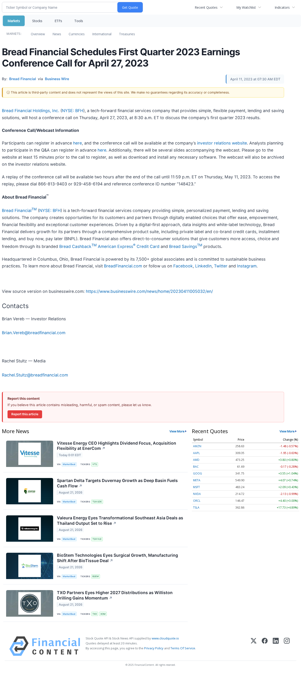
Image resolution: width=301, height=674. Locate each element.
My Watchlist (246, 7)
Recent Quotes (206, 7)
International (101, 34)
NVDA (197, 494)
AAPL (196, 453)
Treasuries (127, 34)
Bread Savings (185, 246)
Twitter (220, 265)
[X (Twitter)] (253, 646)
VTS (94, 464)
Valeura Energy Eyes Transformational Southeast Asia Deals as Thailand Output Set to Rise (120, 520)
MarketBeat (69, 464)
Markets (14, 21)
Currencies (77, 34)
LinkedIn (203, 265)
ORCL (196, 501)
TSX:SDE (97, 501)
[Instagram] (287, 646)
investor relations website (222, 143)
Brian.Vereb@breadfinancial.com (33, 332)
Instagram (247, 265)
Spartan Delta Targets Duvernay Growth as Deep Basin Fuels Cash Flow (117, 483)
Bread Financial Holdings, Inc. (30, 110)
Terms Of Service (182, 648)
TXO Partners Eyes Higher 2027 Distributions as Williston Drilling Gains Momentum (115, 595)
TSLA (196, 507)
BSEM (95, 576)
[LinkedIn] (276, 646)
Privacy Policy (153, 648)
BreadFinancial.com (123, 265)
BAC (196, 467)
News (56, 34)
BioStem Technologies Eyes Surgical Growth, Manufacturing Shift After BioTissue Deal (117, 558)
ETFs (58, 21)
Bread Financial (19, 210)
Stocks (37, 21)
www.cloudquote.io (165, 638)
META (196, 480)
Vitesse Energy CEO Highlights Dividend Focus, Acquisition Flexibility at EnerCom (116, 446)
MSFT (196, 487)
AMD (196, 460)
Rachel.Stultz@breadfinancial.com (35, 374)
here (77, 143)
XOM (103, 614)
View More (177, 431)
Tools (78, 21)
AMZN (197, 446)
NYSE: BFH (72, 110)
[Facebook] (264, 646)
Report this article (24, 414)
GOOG (197, 473)
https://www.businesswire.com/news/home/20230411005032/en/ (149, 291)
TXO (94, 614)
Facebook (183, 265)
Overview (38, 34)
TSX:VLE (97, 539)
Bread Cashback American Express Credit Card (109, 246)
